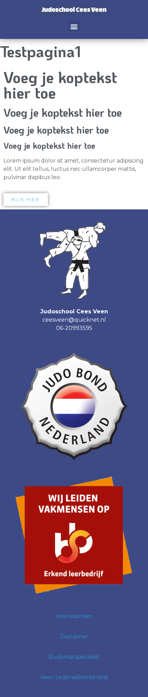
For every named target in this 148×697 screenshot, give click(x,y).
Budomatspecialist (74, 657)
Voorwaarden (74, 616)
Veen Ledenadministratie (74, 677)
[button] (74, 26)
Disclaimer (74, 636)
